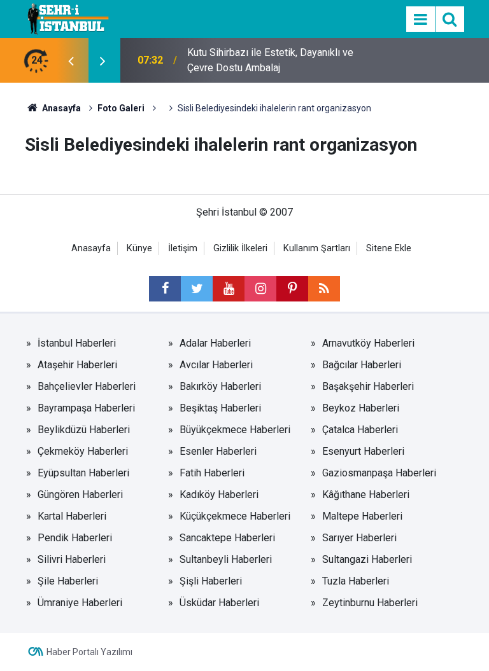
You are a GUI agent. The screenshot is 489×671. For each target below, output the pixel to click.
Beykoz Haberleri (360, 408)
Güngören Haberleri (80, 494)
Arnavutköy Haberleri (368, 343)
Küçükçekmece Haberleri (235, 516)
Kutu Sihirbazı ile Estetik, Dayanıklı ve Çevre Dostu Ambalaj (270, 60)
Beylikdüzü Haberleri (84, 430)
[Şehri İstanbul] (67, 18)
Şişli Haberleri (211, 581)
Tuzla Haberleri (355, 581)
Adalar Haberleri (215, 343)
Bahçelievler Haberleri (87, 386)
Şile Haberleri (68, 581)
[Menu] (420, 20)
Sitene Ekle (388, 248)
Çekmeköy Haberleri (83, 451)
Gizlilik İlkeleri (240, 248)
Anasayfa (91, 248)
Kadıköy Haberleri (219, 494)
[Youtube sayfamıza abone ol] (228, 288)
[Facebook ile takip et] (165, 288)
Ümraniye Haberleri (80, 603)
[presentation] (71, 60)
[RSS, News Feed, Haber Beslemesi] (324, 288)
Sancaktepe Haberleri (227, 538)
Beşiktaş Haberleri (220, 408)
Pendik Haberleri (75, 538)
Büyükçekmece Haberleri (235, 430)
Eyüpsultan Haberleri (83, 473)
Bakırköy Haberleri (220, 386)
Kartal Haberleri (72, 516)
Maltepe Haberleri (362, 516)
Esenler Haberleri (218, 451)
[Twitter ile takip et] (197, 288)
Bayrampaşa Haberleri (86, 408)
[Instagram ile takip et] (260, 288)
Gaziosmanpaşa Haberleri (379, 473)
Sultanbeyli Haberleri (226, 559)
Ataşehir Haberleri (77, 365)
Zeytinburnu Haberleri (370, 603)
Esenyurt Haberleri (363, 451)
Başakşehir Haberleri (368, 386)
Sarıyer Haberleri (359, 538)
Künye (139, 248)
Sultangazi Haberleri (367, 559)
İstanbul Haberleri (77, 343)
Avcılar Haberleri (216, 365)
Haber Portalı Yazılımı (89, 652)
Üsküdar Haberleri (219, 603)
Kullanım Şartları (316, 248)
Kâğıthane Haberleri (365, 494)
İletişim (182, 248)
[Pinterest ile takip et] (292, 288)
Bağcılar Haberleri (361, 365)
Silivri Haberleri (72, 559)
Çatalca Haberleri (360, 430)
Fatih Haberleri (212, 473)
